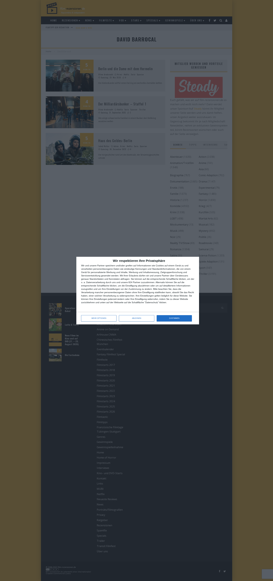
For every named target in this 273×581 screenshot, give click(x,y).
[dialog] (137, 290)
